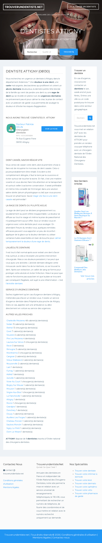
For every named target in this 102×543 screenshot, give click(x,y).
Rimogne (11, 349)
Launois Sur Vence (15, 342)
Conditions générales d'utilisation (79, 535)
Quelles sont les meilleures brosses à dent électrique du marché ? (83, 214)
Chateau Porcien (14, 421)
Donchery (11, 410)
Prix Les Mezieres (15, 338)
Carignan (11, 356)
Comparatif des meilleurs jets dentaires (80, 269)
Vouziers (10, 335)
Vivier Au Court (13, 381)
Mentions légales (11, 487)
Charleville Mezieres (16, 320)
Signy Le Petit (13, 428)
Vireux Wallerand (14, 360)
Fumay (10, 371)
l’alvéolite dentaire (14, 283)
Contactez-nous (60, 537)
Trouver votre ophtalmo (86, 487)
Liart (9, 367)
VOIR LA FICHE (51, 129)
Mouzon (10, 389)
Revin (9, 346)
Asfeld (9, 374)
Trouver (68, 52)
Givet (9, 331)
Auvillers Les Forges (16, 417)
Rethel (10, 328)
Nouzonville (12, 363)
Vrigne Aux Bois (14, 392)
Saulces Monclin (14, 424)
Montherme (12, 353)
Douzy (10, 414)
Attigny (10, 399)
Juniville (10, 378)
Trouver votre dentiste (85, 471)
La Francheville (13, 396)
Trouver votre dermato (85, 483)
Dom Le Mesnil (14, 432)
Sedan (9, 324)
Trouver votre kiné (83, 480)
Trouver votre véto (83, 490)
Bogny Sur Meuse (15, 385)
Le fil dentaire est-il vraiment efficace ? (82, 239)
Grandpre (11, 406)
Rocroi (9, 403)
